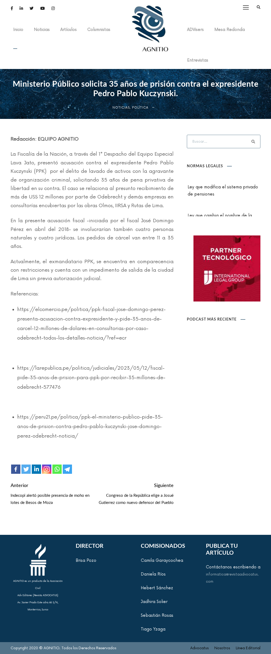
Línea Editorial (248, 648)
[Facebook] (15, 469)
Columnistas (98, 29)
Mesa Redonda (229, 29)
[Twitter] (26, 469)
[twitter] (32, 8)
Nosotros (222, 648)
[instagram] (53, 8)
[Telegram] (67, 469)
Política (140, 108)
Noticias (42, 29)
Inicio (18, 29)
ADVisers (195, 29)
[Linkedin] (36, 469)
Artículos (68, 29)
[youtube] (42, 8)
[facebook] (12, 8)
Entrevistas (197, 60)
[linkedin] (21, 8)
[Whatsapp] (57, 469)
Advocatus (199, 648)
